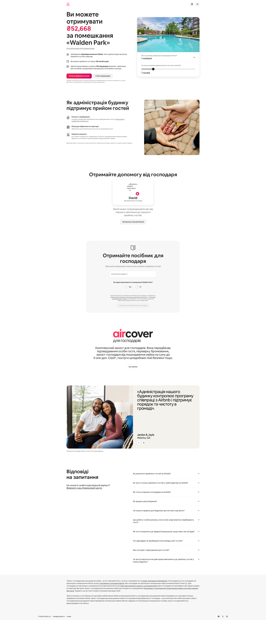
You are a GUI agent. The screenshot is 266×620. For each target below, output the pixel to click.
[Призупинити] (143, 442)
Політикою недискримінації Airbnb (136, 297)
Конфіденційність (59, 616)
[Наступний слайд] (148, 442)
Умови (69, 616)
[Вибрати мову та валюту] (192, 4)
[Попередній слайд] (138, 442)
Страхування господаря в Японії (111, 583)
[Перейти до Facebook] (218, 616)
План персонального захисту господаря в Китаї (139, 586)
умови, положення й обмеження (154, 581)
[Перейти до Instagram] (227, 616)
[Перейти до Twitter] (223, 616)
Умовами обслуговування (118, 297)
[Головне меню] (197, 4)
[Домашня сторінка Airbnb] (68, 4)
